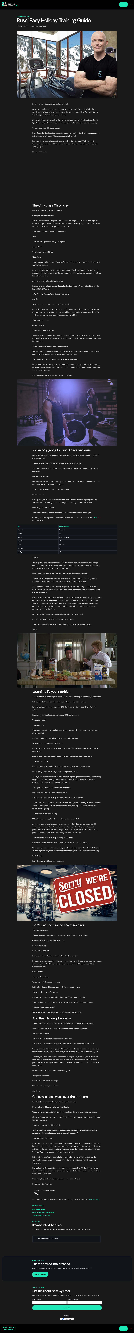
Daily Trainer (96, 518)
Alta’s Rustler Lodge (93, 1200)
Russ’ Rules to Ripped (38, 1210)
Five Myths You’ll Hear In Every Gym (43, 1213)
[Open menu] (131, 4)
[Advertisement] (67, 178)
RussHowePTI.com (8, 1327)
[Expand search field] (123, 4)
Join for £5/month (40, 1274)
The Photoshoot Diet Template (41, 1215)
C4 (12, 1329)
